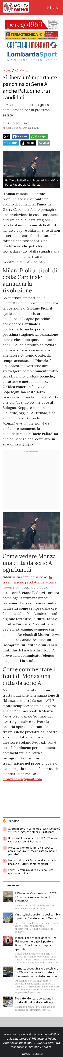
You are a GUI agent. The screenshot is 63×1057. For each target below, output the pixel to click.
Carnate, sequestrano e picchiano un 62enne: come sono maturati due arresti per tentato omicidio (36, 972)
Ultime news (11, 885)
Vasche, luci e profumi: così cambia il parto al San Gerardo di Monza (37, 916)
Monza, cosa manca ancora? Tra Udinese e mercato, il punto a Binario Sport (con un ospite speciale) (36, 943)
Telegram (12, 143)
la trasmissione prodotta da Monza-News (30, 582)
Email (46, 143)
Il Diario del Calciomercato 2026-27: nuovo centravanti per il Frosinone (36, 897)
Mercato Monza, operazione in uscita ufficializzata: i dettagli (34, 1000)
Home (7, 70)
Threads (29, 143)
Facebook (21, 136)
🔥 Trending (11, 821)
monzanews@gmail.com (22, 779)
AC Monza (22, 70)
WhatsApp (40, 136)
